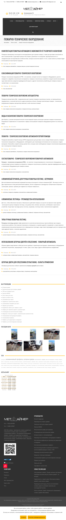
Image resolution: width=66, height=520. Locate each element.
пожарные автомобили (10, 66)
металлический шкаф (41, 365)
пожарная (10, 192)
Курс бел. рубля (4, 382)
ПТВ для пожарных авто (8, 291)
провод (22, 363)
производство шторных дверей (44, 361)
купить (2, 361)
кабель (37, 361)
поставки (25, 363)
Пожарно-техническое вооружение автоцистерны (20, 95)
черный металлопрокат (27, 361)
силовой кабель (25, 367)
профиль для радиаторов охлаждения (18, 435)
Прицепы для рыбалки (7, 305)
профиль (60, 359)
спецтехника (20, 151)
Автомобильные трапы (7, 299)
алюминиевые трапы (21, 438)
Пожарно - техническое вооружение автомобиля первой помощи (26, 136)
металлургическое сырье (54, 361)
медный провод (28, 365)
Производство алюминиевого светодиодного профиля (47, 437)
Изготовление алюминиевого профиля (43, 445)
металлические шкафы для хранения (13, 436)
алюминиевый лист (22, 365)
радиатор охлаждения (43, 363)
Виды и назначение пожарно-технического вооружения (22, 116)
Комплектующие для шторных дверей (11, 289)
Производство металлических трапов (43, 452)
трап (1, 367)
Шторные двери (6, 287)
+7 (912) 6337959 (9, 1)
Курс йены (4, 389)
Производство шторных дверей (41, 421)
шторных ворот (15, 431)
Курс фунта (4, 381)
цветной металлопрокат (18, 361)
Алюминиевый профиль (8, 317)
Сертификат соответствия (40, 465)
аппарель (4, 367)
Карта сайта (7, 483)
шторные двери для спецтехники (51, 363)
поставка (56, 359)
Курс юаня (4, 385)
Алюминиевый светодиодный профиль (11, 315)
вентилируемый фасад (15, 365)
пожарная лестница (27, 109)
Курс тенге (4, 383)
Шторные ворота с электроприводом (43, 435)
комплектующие (29, 363)
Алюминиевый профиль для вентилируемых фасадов (47, 457)
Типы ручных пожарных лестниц (14, 219)
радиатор (58, 363)
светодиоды (49, 367)
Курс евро (4, 379)
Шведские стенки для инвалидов (42, 455)
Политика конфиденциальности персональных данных (33, 504)
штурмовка (16, 192)
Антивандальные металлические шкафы (12, 311)
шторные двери (7, 255)
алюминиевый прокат (36, 363)
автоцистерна (35, 109)
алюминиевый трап (30, 367)
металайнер (34, 271)
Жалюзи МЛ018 (6, 293)
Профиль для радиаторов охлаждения (11, 319)
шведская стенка (19, 367)
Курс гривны (4, 386)
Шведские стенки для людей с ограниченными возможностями (17, 313)
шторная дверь (33, 365)
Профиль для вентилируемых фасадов (12, 321)
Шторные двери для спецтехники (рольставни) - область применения (28, 262)
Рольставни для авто (7, 295)
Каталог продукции (38, 419)
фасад (46, 367)
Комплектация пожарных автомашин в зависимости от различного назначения (32, 51)
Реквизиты (6, 475)
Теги (5, 485)
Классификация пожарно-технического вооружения (21, 73)
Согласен (23, 517)
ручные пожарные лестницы (10, 212)
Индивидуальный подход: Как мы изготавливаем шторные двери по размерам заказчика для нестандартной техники (46, 486)
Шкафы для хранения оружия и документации (13, 309)
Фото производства (8, 480)
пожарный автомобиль (10, 151)
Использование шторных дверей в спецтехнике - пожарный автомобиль (29, 242)
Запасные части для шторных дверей (43, 424)
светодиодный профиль (55, 365)
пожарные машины (21, 66)
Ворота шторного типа (7, 297)
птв (4, 66)
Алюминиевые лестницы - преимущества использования (23, 199)
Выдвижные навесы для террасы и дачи (12, 307)
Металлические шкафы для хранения (43, 429)
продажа (43, 359)
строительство (61, 365)
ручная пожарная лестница (32, 66)
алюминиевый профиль (31, 192)
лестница (5, 192)
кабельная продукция (50, 359)
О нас (5, 477)
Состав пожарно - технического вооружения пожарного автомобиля (27, 158)
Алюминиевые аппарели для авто (10, 303)
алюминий (30, 212)
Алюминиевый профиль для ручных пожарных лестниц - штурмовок (27, 179)
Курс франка (4, 388)
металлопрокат (38, 359)
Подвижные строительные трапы (10, 301)
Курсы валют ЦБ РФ (9, 375)
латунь (35, 367)
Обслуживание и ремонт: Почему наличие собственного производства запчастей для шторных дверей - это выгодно (48, 474)
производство (8, 88)
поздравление (54, 367)
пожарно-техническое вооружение (13, 109)
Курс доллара (4, 378)
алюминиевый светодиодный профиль (13, 363)
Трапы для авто (38, 463)
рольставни (13, 271)
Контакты (6, 472)
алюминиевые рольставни (40, 367)
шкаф (11, 365)
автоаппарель (14, 367)
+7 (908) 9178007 (19, 1)
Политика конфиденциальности (36, 517)
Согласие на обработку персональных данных (33, 505)
